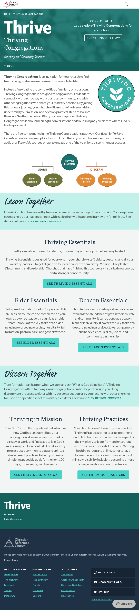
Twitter (8, 590)
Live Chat (104, 592)
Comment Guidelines (72, 585)
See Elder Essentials (35, 342)
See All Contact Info (102, 599)
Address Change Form (72, 580)
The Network (11, 580)
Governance (67, 596)
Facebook (9, 585)
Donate (37, 585)
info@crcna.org (110, 582)
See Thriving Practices (103, 474)
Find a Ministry (40, 580)
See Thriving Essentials (69, 283)
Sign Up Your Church (43, 221)
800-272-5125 (106, 572)
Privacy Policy (11, 560)
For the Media (68, 590)
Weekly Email (11, 574)
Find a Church (40, 574)
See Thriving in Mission (36, 474)
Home (7, 14)
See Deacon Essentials (103, 347)
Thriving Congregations (24, 43)
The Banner (67, 574)
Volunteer (38, 590)
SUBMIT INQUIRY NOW (103, 38)
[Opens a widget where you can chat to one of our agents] (124, 604)
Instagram (9, 596)
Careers (37, 596)
